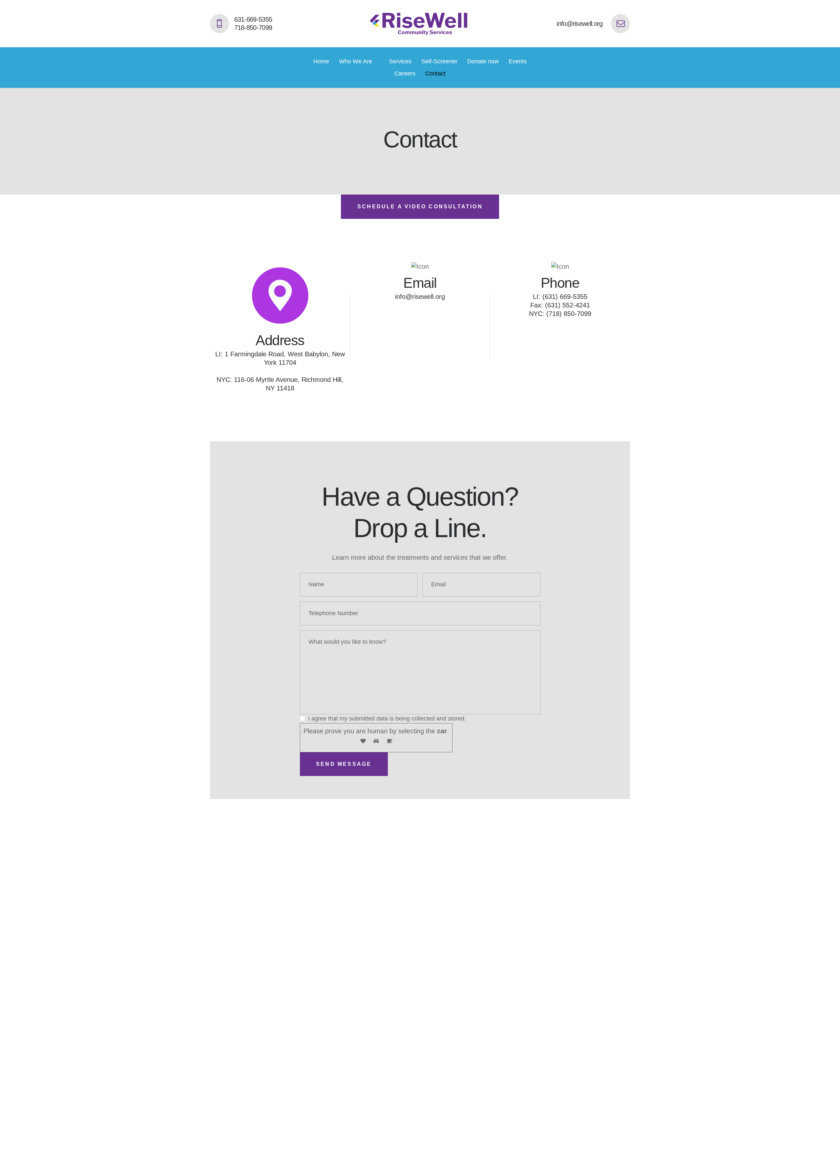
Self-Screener (439, 61)
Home (321, 61)
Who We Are (355, 61)
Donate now (483, 61)
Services (400, 61)
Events (518, 61)
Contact (435, 73)
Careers (404, 73)
